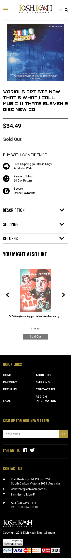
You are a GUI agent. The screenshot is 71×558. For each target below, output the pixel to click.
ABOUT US (43, 375)
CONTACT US (45, 389)
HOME (7, 375)
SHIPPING (43, 382)
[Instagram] (32, 450)
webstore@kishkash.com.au (29, 489)
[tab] (35, 210)
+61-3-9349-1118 (26, 507)
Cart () (60, 9)
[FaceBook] (25, 450)
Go (63, 434)
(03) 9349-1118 (26, 503)
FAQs (6, 401)
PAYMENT (10, 382)
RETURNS (10, 389)
